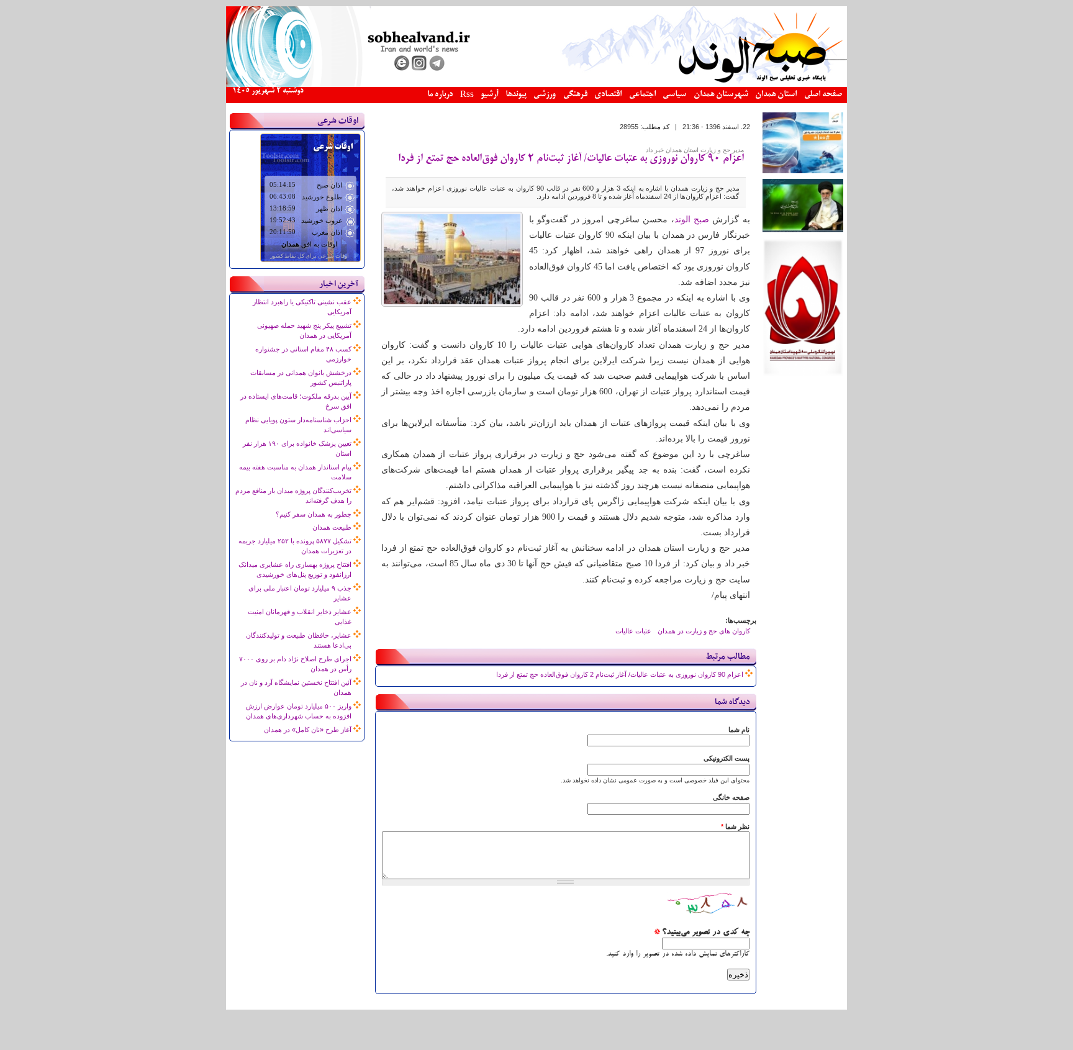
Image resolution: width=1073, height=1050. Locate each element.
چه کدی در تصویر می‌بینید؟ (701, 933)
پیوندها (516, 94)
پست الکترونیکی (726, 758)
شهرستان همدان (721, 94)
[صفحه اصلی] (536, 84)
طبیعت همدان (331, 527)
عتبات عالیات (633, 631)
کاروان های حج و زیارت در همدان (704, 631)
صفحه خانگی (731, 797)
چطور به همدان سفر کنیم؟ (313, 514)
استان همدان (776, 94)
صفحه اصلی (823, 94)
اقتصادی (608, 94)
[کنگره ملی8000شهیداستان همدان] (803, 374)
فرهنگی (575, 94)
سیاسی (674, 94)
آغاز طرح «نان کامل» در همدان (307, 729)
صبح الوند (691, 219)
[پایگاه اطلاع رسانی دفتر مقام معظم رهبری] (803, 229)
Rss (467, 95)
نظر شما (735, 826)
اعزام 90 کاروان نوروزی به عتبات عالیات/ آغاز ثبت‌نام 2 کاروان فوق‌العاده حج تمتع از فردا (571, 159)
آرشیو (489, 94)
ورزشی (544, 94)
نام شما (738, 729)
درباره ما (440, 94)
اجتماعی (642, 94)
